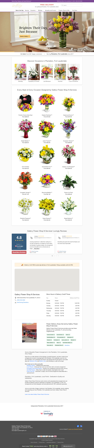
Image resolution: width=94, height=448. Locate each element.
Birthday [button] (40, 10)
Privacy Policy (42, 442)
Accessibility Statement (51, 442)
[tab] (46, 48)
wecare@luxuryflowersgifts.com (19, 430)
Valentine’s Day (33, 361)
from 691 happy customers (31, 54)
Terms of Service (34, 442)
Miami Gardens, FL (51, 342)
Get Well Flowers (31, 370)
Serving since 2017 (60, 54)
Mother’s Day (42, 361)
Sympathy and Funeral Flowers (34, 368)
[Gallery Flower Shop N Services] (22, 5)
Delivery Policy (60, 442)
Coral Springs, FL (60, 334)
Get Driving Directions (22, 302)
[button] (52, 255)
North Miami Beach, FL (67, 342)
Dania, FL (68, 334)
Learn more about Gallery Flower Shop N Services (37, 394)
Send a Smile (24, 36)
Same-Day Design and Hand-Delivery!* (21, 1)
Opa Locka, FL (50, 345)
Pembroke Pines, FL (59, 345)
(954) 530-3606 (21, 300)
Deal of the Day (20, 10)
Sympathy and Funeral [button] (50, 10)
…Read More (36, 248)
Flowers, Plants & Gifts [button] (64, 10)
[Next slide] (78, 31)
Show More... (67, 345)
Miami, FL (59, 342)
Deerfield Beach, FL (51, 337)
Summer (27, 10)
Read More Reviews (19, 252)
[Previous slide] (16, 31)
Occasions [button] (33, 10)
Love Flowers (30, 367)
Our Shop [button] (74, 10)
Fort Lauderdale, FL (61, 337)
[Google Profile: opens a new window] (81, 426)
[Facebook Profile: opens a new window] (78, 426)
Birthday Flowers (31, 365)
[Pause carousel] (45, 48)
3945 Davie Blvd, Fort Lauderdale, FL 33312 (22, 427)
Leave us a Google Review (75, 429)
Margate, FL (73, 339)
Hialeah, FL (49, 339)
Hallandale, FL (70, 337)
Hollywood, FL (57, 339)
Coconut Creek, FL (51, 334)
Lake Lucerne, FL (65, 339)
